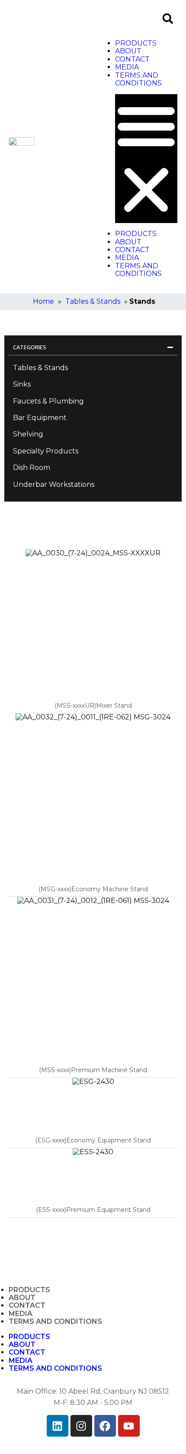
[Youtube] (129, 1426)
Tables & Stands (92, 301)
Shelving (28, 434)
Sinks (22, 384)
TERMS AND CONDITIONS (138, 79)
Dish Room (31, 467)
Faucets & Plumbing (48, 401)
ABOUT (128, 51)
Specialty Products (45, 451)
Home (43, 301)
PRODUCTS (136, 43)
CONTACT (132, 59)
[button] (167, 18)
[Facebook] (105, 1426)
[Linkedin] (57, 1426)
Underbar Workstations (53, 484)
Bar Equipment (40, 418)
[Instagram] (81, 1426)
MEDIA (127, 67)
